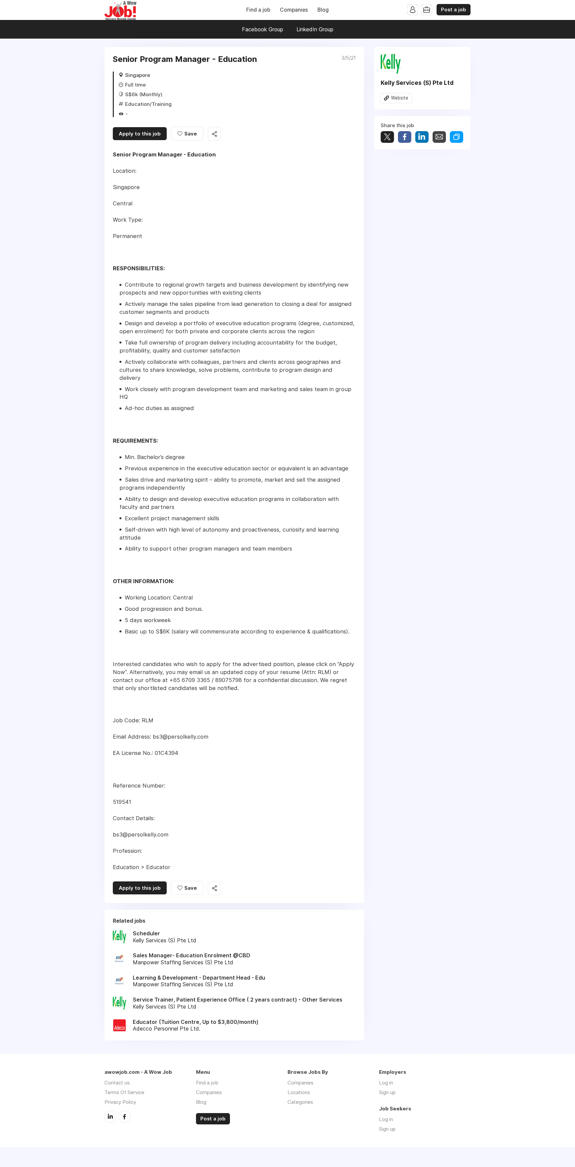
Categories (300, 1102)
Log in (386, 1082)
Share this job (214, 133)
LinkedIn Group (314, 29)
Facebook (124, 1116)
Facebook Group (262, 29)
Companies (294, 10)
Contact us (117, 1082)
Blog (323, 10)
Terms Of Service (124, 1092)
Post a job (453, 10)
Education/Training (148, 104)
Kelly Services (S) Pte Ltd (417, 82)
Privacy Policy (120, 1102)
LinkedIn (110, 1116)
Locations (299, 1092)
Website (399, 98)
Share (404, 137)
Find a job (258, 10)
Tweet (387, 137)
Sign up (387, 1092)
